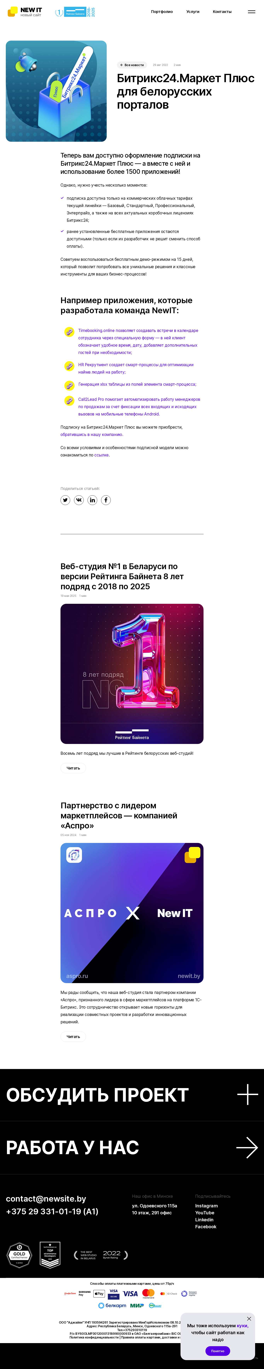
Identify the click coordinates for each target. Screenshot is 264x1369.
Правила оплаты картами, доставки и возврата (157, 1337)
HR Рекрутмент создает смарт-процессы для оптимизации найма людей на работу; (135, 368)
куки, (243, 1325)
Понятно (217, 1351)
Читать (73, 768)
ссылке (101, 455)
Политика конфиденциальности (94, 1337)
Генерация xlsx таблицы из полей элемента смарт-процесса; (137, 384)
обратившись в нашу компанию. (91, 434)
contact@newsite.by (46, 1199)
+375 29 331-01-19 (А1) (52, 1211)
